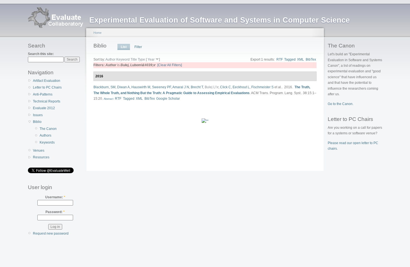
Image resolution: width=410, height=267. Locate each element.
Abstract (108, 98)
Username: (55, 197)
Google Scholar (168, 99)
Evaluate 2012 (44, 108)
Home (97, 32)
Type (141, 59)
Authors (45, 135)
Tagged (290, 59)
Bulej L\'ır (211, 87)
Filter (138, 47)
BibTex (311, 59)
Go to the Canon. (340, 104)
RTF (279, 59)
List (124, 47)
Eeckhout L (241, 87)
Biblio (37, 122)
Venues (38, 150)
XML (300, 59)
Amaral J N (180, 87)
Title (134, 59)
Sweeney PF (161, 87)
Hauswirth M (140, 87)
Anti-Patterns (42, 94)
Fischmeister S (262, 87)
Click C (225, 87)
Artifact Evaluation (46, 81)
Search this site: (41, 54)
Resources (41, 157)
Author (110, 59)
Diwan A (123, 87)
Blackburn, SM (104, 87)
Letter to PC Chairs (47, 87)
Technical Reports (46, 101)
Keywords (47, 142)
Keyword (123, 59)
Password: (55, 212)
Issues (38, 115)
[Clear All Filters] (169, 65)
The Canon (48, 129)
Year (151, 59)
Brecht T (197, 87)
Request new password (51, 233)
